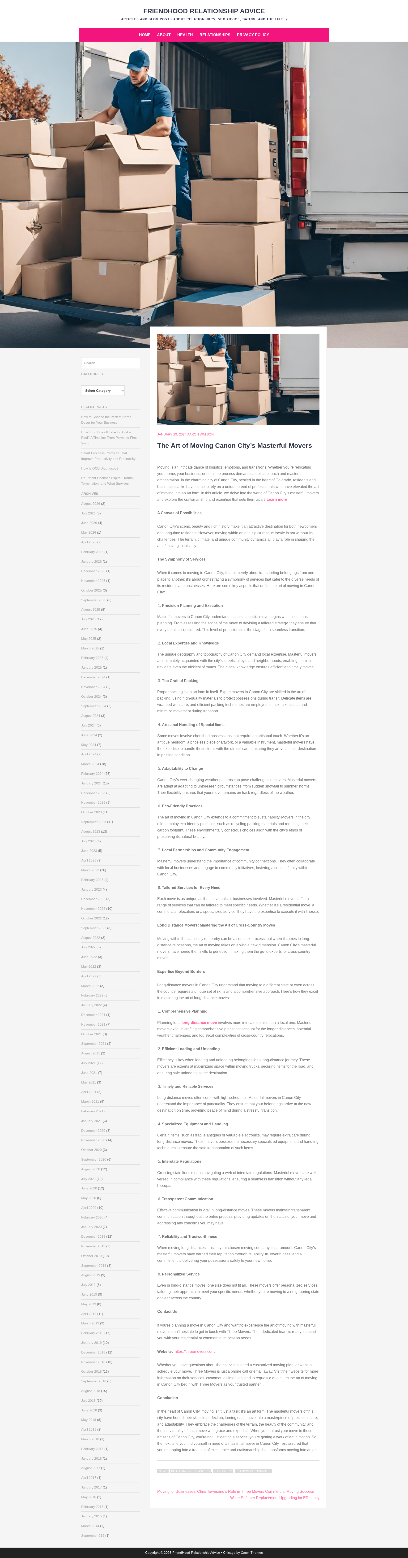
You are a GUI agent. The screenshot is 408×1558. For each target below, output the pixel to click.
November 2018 (93, 1362)
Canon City (223, 1471)
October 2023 (91, 812)
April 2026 (88, 542)
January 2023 (91, 889)
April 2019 (88, 1314)
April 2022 (88, 976)
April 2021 (88, 1092)
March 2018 (90, 1439)
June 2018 (89, 1410)
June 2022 (89, 957)
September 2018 (93, 1381)
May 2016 (88, 1497)
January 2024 (91, 783)
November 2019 (93, 1246)
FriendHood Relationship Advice (204, 11)
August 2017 (90, 1468)
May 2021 (88, 1082)
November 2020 (93, 1140)
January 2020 (91, 1227)
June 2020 (89, 1188)
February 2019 (92, 1333)
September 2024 (93, 706)
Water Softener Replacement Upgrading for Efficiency (274, 1498)
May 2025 (88, 638)
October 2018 (91, 1371)
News (163, 1471)
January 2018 (91, 1458)
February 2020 (92, 1217)
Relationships (215, 35)
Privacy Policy (253, 35)
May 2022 (88, 966)
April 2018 (88, 1429)
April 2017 (88, 1478)
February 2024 (92, 773)
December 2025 (93, 571)
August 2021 (90, 1053)
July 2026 (88, 513)
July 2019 (88, 1285)
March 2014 (90, 1526)
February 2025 (92, 658)
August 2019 (90, 1275)
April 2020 (88, 1208)
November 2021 (93, 1024)
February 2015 (92, 1507)
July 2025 (88, 619)
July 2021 (88, 1063)
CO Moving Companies (253, 1471)
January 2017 (91, 1487)
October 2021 (91, 1034)
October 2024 (91, 696)
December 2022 (93, 899)
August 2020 (90, 1169)
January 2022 (91, 1005)
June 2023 (89, 851)
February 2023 (92, 880)
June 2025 (89, 629)
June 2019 (89, 1294)
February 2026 (92, 552)
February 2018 (92, 1449)
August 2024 (90, 716)
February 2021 (92, 1111)
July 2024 (88, 725)
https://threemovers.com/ (195, 1351)
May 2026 (88, 532)
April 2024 (88, 754)
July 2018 (88, 1400)
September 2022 (93, 928)
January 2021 (91, 1121)
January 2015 (91, 1516)
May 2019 (88, 1304)
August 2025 (90, 609)
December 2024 (93, 677)
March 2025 (90, 648)
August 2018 (90, 1391)
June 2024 (89, 735)
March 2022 (90, 986)
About (164, 35)
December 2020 (93, 1130)
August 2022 (90, 938)
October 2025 (91, 590)
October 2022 (91, 918)
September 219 (92, 1535)
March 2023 (90, 870)
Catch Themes (252, 1552)
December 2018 (93, 1352)
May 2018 (88, 1420)
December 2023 (93, 793)
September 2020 (93, 1159)
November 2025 (93, 581)
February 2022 (92, 995)
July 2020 (88, 1179)
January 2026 (91, 561)
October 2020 (91, 1150)
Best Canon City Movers (190, 1471)
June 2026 (89, 523)
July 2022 (88, 947)
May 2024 (88, 745)
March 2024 (90, 764)
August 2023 (90, 831)
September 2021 (93, 1043)
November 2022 (93, 908)
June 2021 (89, 1073)
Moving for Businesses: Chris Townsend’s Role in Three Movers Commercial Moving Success (235, 1491)
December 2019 (93, 1236)
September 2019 (93, 1265)
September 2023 (93, 822)
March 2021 (90, 1101)
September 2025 (93, 600)
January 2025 (91, 667)
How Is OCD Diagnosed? (100, 468)
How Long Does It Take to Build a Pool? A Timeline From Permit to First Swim (109, 437)
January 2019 (91, 1343)
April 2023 (88, 860)
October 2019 (91, 1256)
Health (185, 35)
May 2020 (88, 1198)
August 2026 (90, 503)
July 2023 (88, 841)
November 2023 (93, 802)
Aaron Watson (200, 434)
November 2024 (93, 687)
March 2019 (90, 1323)
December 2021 (93, 1015)
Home (144, 35)
